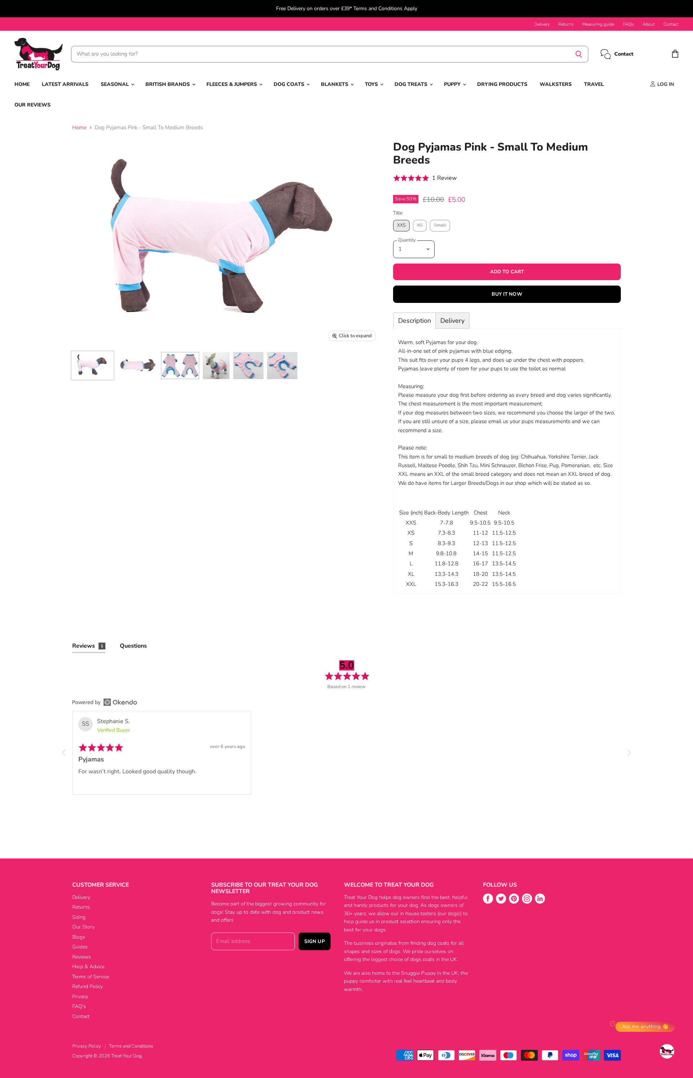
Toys (372, 84)
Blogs (78, 937)
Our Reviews (32, 104)
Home (22, 84)
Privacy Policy (86, 1046)
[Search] (578, 54)
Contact (671, 24)
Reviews (81, 956)
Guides (80, 946)
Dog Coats (290, 84)
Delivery (542, 24)
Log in (665, 84)
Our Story (83, 926)
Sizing (79, 917)
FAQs (628, 24)
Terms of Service (90, 976)
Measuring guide (598, 24)
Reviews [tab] (87, 646)
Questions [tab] (133, 646)
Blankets (335, 84)
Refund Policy (87, 986)
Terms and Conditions (131, 1046)
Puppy (453, 84)
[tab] (414, 320)
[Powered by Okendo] (104, 702)
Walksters (556, 84)
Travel (594, 84)
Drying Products (502, 84)
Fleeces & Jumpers (232, 84)
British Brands (168, 84)
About (648, 24)
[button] (425, 178)
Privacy (80, 996)
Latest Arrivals (65, 84)
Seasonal (115, 84)
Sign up (314, 941)
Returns (566, 24)
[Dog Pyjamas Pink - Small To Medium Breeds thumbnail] (92, 365)
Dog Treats (412, 84)
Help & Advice (88, 966)
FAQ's (79, 1006)
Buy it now (507, 294)
